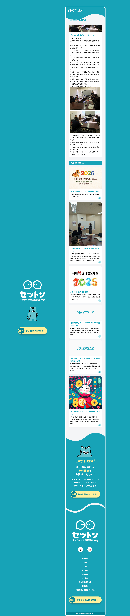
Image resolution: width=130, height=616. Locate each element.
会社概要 (85, 578)
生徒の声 (85, 570)
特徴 (85, 562)
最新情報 (85, 558)
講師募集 (85, 574)
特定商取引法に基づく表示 (85, 590)
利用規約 (85, 586)
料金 (85, 566)
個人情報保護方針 (85, 582)
